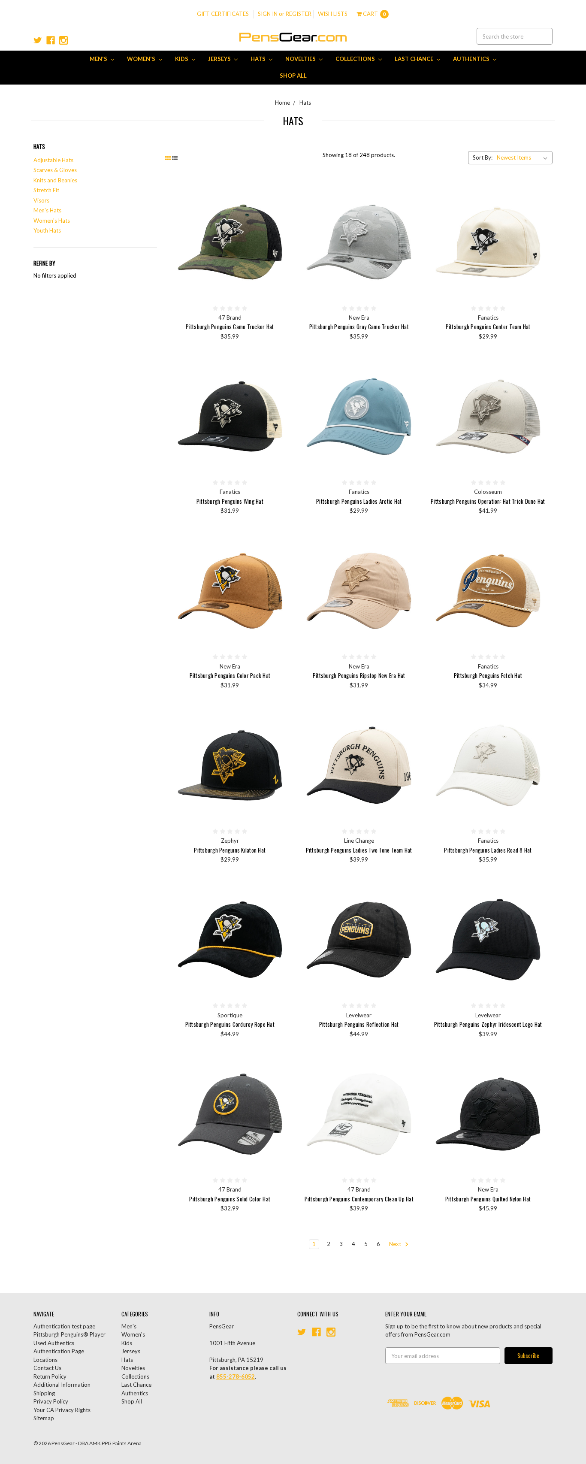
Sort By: (482, 157)
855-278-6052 (235, 1376)
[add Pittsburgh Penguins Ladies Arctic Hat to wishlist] (410, 393)
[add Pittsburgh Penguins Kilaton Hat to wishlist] (281, 742)
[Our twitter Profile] (37, 40)
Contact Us (47, 1367)
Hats (259, 58)
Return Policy (49, 1376)
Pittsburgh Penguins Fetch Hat (488, 675)
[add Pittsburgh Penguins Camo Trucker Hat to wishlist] (281, 219)
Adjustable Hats (53, 160)
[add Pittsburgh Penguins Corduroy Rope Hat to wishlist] (281, 917)
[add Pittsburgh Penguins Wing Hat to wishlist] (281, 393)
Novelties (301, 58)
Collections (355, 58)
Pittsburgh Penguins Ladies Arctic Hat (359, 501)
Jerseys (220, 58)
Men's (99, 58)
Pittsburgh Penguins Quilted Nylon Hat (488, 1199)
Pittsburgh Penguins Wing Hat (229, 501)
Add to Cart (230, 242)
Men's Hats (47, 210)
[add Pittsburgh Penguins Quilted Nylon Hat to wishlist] (539, 1091)
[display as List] (175, 157)
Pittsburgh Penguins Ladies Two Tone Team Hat (359, 850)
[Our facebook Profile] (50, 40)
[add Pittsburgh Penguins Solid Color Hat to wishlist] (281, 1091)
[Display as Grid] (168, 157)
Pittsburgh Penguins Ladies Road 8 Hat (488, 850)
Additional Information (62, 1384)
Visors (41, 200)
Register (298, 13)
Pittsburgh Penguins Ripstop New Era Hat (359, 675)
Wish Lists (332, 13)
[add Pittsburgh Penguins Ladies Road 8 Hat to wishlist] (539, 742)
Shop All (293, 75)
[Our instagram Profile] (63, 40)
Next (395, 1243)
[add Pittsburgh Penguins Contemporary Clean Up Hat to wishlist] (410, 1091)
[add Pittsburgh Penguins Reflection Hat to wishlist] (410, 917)
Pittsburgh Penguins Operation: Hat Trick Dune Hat (488, 501)
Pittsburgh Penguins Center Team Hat (488, 326)
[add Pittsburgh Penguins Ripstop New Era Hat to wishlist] (410, 568)
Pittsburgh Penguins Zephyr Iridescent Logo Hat (488, 1024)
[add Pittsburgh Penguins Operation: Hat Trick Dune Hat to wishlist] (539, 393)
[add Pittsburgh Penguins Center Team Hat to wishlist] (539, 219)
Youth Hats (47, 230)
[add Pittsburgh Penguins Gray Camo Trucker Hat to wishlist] (410, 219)
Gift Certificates (223, 13)
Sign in (268, 13)
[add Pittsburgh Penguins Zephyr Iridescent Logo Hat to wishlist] (539, 917)
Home (282, 102)
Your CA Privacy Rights (62, 1410)
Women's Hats (51, 220)
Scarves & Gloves (55, 169)
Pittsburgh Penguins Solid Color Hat (229, 1199)
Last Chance (415, 58)
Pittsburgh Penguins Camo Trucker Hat (230, 326)
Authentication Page (58, 1351)
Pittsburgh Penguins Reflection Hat (359, 1024)
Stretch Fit (46, 190)
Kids (182, 58)
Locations (45, 1359)
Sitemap (43, 1418)
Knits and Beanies (55, 180)
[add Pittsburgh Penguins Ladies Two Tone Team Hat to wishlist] (410, 742)
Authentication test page (64, 1326)
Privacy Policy (50, 1401)
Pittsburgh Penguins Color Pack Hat (230, 675)
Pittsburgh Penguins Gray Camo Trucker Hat (359, 326)
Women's (142, 58)
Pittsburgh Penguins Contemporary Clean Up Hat (359, 1199)
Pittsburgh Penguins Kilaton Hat (230, 850)
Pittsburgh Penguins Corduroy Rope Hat (230, 1024)
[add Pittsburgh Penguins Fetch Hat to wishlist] (539, 568)
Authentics (472, 58)
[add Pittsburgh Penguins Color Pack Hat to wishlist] (281, 568)
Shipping (44, 1393)
